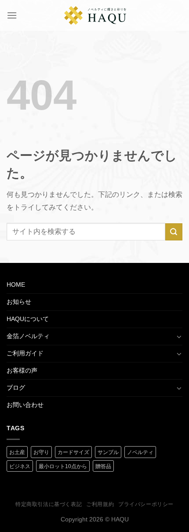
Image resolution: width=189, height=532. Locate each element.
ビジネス (19, 466)
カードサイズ (73, 452)
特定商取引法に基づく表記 (48, 504)
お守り (41, 452)
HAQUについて (28, 318)
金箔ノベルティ (28, 336)
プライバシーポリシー (146, 504)
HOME (16, 284)
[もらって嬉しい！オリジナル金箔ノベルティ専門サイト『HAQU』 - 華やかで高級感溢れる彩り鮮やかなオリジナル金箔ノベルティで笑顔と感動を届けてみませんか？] (95, 15)
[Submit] (173, 231)
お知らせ (19, 301)
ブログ (16, 387)
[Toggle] (179, 336)
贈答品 (103, 466)
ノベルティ (140, 452)
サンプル (108, 452)
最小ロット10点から (63, 466)
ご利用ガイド (25, 353)
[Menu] (12, 15)
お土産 (17, 452)
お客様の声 (22, 370)
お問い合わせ (25, 404)
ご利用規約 (100, 504)
